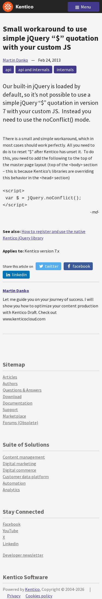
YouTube (10, 530)
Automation (14, 483)
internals (65, 69)
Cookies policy (39, 595)
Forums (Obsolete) (20, 422)
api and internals (34, 69)
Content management (24, 457)
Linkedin (10, 543)
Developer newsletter (23, 555)
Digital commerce (19, 470)
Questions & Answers (22, 390)
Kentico (32, 589)
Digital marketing (19, 463)
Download (12, 396)
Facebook (81, 266)
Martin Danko (15, 60)
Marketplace (14, 416)
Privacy (13, 595)
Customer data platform (26, 476)
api (8, 69)
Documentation (17, 403)
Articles (10, 377)
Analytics (11, 489)
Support (10, 409)
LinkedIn (19, 274)
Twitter (51, 266)
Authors (10, 383)
